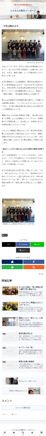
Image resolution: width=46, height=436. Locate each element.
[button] (23, 250)
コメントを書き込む (23, 408)
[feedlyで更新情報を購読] (12, 267)
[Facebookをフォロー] (33, 262)
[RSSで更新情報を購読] (33, 267)
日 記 (5, 235)
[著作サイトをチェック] (12, 262)
